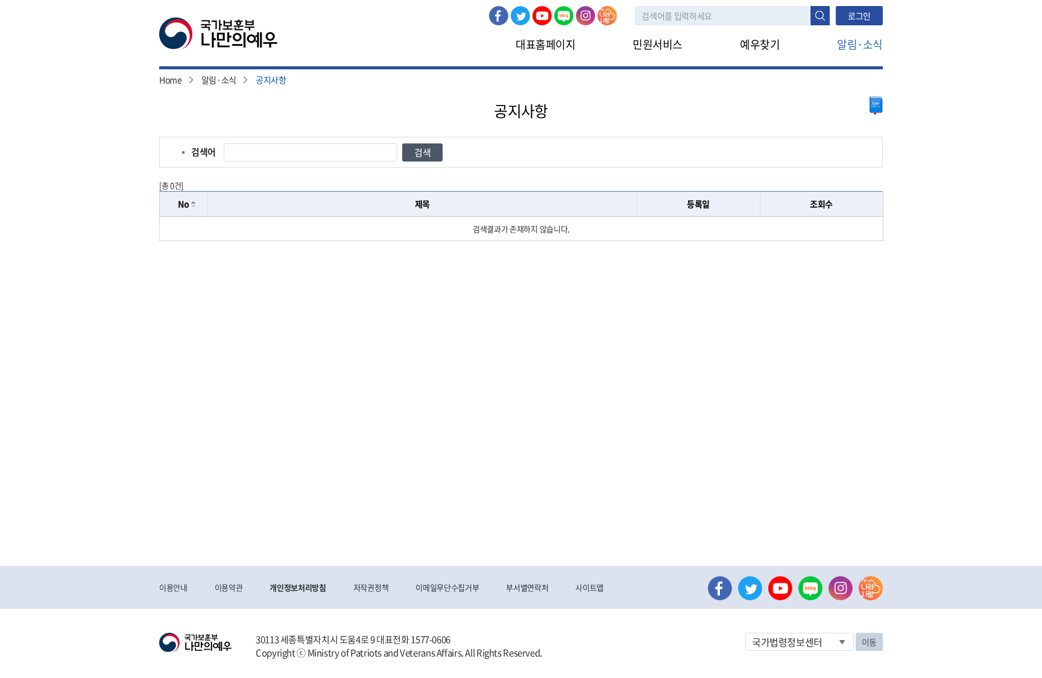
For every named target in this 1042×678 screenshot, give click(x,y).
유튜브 (542, 15)
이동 (869, 642)
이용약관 (229, 587)
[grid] (521, 228)
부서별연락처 (527, 587)
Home (170, 80)
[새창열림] (876, 105)
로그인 (859, 16)
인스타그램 (585, 15)
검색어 (203, 152)
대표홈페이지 (545, 44)
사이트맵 (589, 587)
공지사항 (271, 80)
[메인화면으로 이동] (218, 32)
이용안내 (173, 587)
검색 (820, 15)
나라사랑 (607, 15)
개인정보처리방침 (298, 587)
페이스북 (498, 15)
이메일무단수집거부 (447, 587)
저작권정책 (370, 587)
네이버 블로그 (563, 15)
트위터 (520, 15)
